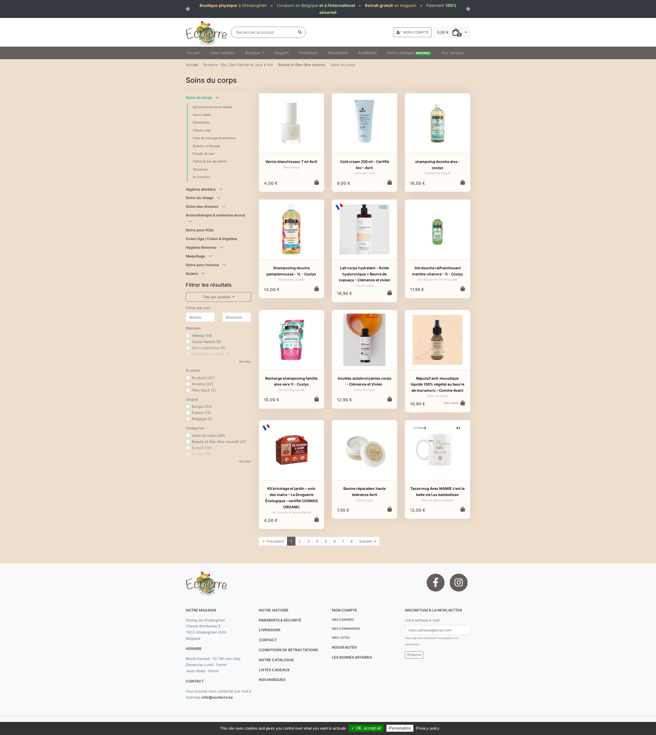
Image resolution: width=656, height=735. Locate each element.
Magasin (281, 52)
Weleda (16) (202, 335)
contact (195, 681)
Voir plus (245, 361)
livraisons (269, 630)
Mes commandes (346, 628)
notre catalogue (276, 660)
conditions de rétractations (288, 650)
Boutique (253, 52)
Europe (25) (202, 406)
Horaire (194, 648)
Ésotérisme (367, 52)
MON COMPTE (415, 32)
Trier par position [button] (217, 297)
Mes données (343, 620)
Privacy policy (427, 728)
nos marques (272, 679)
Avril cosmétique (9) (208, 348)
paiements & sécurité (280, 620)
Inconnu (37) (202, 384)
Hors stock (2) (204, 390)
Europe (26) (202, 448)
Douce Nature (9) (206, 341)
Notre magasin (201, 610)
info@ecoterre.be (217, 697)
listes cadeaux (274, 670)
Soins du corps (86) (208, 435)
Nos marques (452, 52)
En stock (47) (203, 378)
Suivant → (367, 541)
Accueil (193, 52)
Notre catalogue (408, 52)
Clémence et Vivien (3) (211, 354)
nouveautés (344, 647)
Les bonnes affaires (352, 657)
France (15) (201, 412)
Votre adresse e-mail (422, 620)
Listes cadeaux (222, 52)
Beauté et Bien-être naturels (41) (219, 441)
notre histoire (274, 610)
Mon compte (344, 610)
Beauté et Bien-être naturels (301, 65)
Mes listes (341, 637)
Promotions (308, 52)
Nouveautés (338, 52)
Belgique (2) (202, 419)
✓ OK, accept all (366, 728)
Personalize (400, 728)
